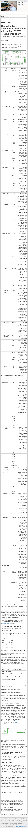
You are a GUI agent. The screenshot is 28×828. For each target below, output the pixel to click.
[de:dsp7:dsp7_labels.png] (14, 57)
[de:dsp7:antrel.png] (14, 732)
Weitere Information (21, 826)
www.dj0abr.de (6, 623)
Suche (13, 12)
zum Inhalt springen (23, 1)
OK (15, 826)
